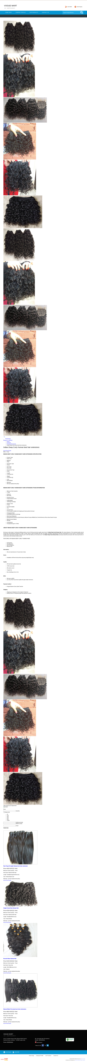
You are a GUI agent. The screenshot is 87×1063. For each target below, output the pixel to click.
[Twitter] (45, 1046)
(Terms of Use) (83, 1058)
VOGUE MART (10, 7)
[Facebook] (43, 1046)
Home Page (8, 12)
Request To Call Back (7, 440)
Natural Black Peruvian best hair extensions (14, 1009)
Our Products (34, 12)
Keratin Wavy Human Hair (9, 958)
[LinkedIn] (48, 1046)
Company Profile (21, 12)
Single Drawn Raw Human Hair (11, 908)
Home (8, 441)
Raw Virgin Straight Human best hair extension (15, 866)
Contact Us (45, 12)
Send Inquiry (8, 438)
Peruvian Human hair (11, 443)
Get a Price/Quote (7, 450)
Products (9, 442)
